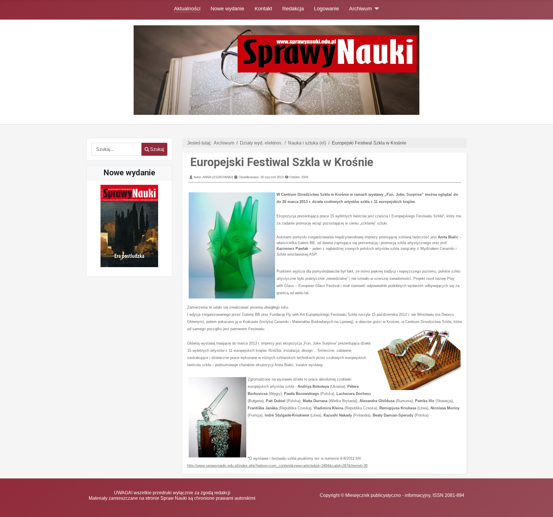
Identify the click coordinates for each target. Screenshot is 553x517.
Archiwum (360, 9)
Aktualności (187, 9)
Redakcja (293, 9)
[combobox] (116, 149)
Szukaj (157, 149)
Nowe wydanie (227, 9)
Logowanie (326, 9)
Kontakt (263, 9)
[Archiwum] (375, 8)
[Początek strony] (542, 507)
